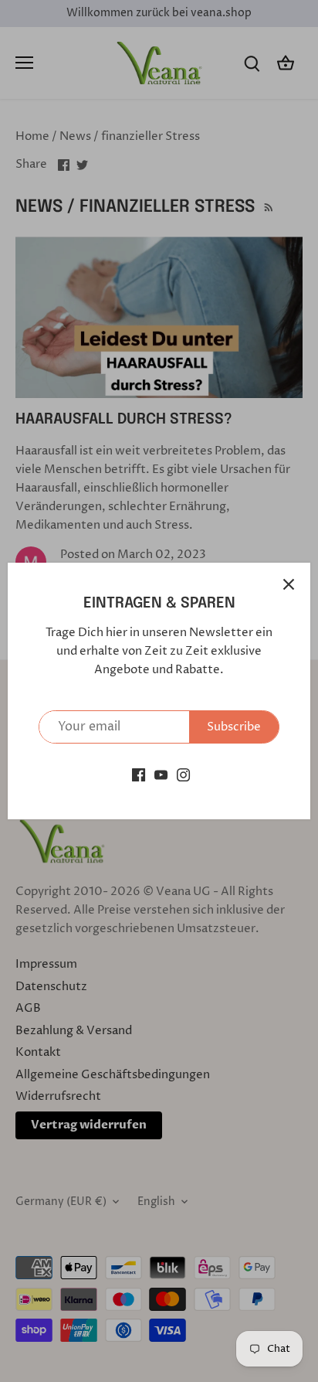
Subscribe (234, 727)
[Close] (289, 584)
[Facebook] (138, 775)
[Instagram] (183, 775)
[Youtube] (160, 775)
